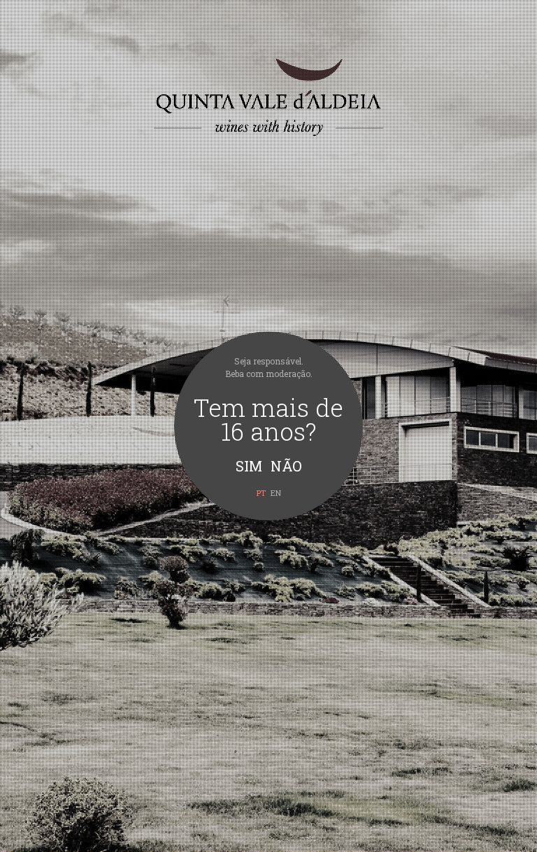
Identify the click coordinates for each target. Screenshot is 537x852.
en (276, 493)
